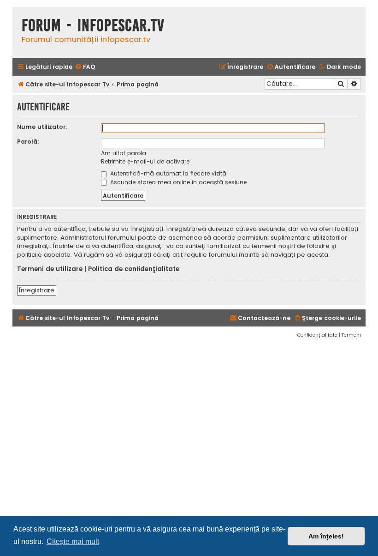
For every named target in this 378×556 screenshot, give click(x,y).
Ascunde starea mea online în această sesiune (177, 182)
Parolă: (28, 141)
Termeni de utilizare (50, 269)
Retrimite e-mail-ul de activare (145, 161)
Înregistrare (36, 290)
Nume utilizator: (42, 127)
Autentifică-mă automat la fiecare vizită (167, 173)
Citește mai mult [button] (73, 541)
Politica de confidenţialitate (133, 269)
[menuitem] (85, 67)
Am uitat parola (123, 153)
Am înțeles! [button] (326, 536)
